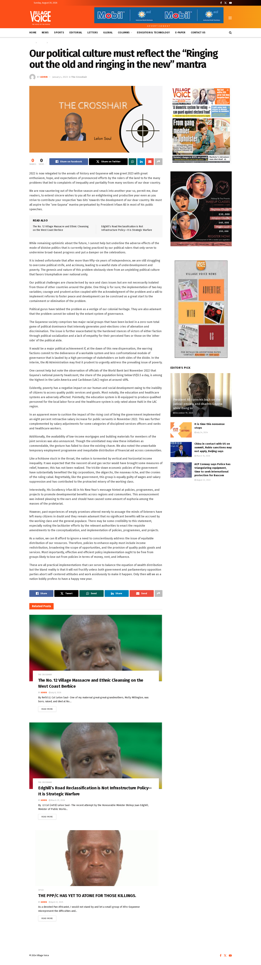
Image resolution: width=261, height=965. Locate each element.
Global (108, 32)
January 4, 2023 (60, 77)
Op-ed (41, 890)
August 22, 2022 (203, 480)
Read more (49, 708)
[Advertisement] (201, 514)
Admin (44, 77)
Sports (59, 32)
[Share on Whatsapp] (132, 161)
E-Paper (180, 32)
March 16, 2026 (203, 456)
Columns (124, 32)
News (45, 32)
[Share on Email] (150, 161)
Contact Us (198, 32)
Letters (92, 32)
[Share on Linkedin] (141, 161)
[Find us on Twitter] (225, 3)
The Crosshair (55, 42)
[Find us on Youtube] (230, 3)
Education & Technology (153, 32)
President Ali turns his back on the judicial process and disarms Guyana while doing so (197, 404)
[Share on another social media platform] (158, 161)
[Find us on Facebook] (221, 3)
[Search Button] (230, 32)
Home (32, 32)
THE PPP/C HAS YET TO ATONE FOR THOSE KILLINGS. (87, 895)
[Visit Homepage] (40, 17)
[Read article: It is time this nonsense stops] (181, 430)
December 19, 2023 (184, 413)
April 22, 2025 (56, 902)
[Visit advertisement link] (201, 125)
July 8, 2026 (55, 692)
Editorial (75, 32)
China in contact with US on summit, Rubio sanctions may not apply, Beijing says (213, 447)
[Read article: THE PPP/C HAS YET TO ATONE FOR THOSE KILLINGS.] (95, 863)
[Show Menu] (230, 18)
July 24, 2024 (202, 432)
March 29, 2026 (57, 800)
